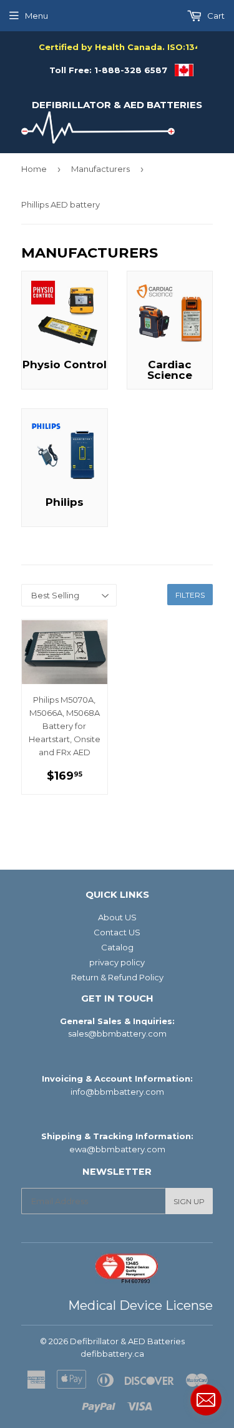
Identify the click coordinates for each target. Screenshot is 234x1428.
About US (117, 917)
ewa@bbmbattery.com (117, 1149)
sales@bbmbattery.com (117, 1033)
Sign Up (189, 1201)
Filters (190, 595)
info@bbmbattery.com (117, 1092)
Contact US (117, 932)
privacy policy (117, 962)
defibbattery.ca (112, 1354)
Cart (215, 16)
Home (34, 169)
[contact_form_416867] (206, 1399)
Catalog (117, 947)
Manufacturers (100, 169)
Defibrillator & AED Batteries (117, 105)
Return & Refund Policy (117, 977)
